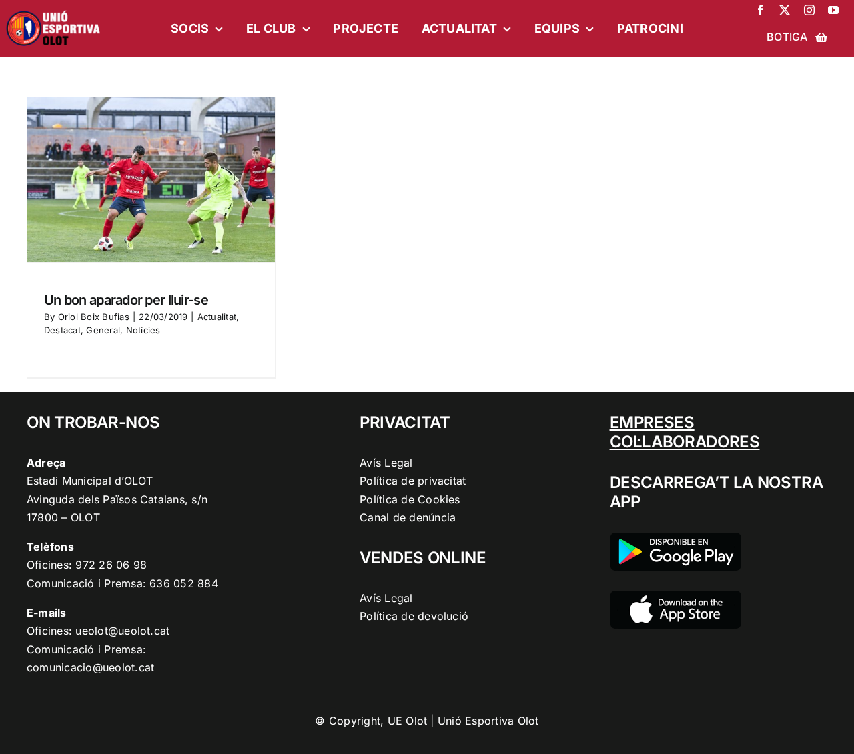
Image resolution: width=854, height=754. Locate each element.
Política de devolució (414, 616)
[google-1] (675, 538)
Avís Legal (386, 462)
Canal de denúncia (408, 517)
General (103, 330)
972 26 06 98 (111, 564)
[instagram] (809, 10)
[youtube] (833, 10)
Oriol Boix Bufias (93, 316)
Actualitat (216, 316)
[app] (675, 596)
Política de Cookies (410, 499)
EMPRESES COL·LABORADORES (685, 432)
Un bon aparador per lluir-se (126, 300)
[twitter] (784, 10)
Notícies (143, 330)
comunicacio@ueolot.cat (90, 667)
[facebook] (760, 10)
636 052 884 (183, 583)
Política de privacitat (413, 480)
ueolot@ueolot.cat (122, 630)
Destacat (62, 330)
